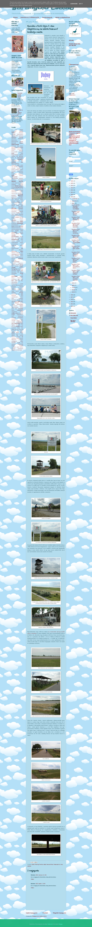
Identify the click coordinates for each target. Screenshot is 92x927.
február (74, 289)
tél (14, 326)
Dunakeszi (21, 174)
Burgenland (14, 160)
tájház (13, 323)
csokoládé (16, 166)
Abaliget (21, 129)
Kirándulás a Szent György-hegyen (19, 95)
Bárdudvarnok (17, 147)
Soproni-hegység (15, 307)
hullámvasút (20, 204)
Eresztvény (14, 179)
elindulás (21, 175)
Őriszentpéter (14, 273)
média (22, 252)
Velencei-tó (14, 339)
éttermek (21, 181)
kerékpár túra (18, 217)
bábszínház (14, 138)
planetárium (20, 285)
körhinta (21, 232)
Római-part (14, 295)
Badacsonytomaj (15, 141)
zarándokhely (20, 348)
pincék (21, 283)
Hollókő (18, 202)
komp (13, 229)
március (74, 287)
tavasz (13, 326)
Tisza (17, 329)
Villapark (13, 345)
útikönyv (13, 335)
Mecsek (18, 252)
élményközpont (15, 178)
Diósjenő (21, 169)
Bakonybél (14, 143)
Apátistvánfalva (20, 134)
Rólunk (15, 17)
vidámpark (14, 344)
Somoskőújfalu (20, 304)
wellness (21, 347)
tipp (15, 329)
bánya (13, 147)
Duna (13, 172)
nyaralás (14, 267)
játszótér (14, 208)
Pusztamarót (20, 288)
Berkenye (21, 150)
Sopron (21, 305)
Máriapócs (21, 249)
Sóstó (13, 308)
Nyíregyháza (15, 269)
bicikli (33, 864)
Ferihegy (13, 187)
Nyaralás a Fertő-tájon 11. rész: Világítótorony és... (76, 219)
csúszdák (13, 168)
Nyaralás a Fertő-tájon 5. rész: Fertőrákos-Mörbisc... (76, 254)
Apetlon (16, 135)
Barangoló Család (43, 8)
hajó (12, 198)
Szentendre (14, 317)
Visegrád (21, 345)
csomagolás (20, 166)
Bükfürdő (14, 162)
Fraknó (17, 190)
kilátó (45, 864)
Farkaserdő (21, 184)
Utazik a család (19, 333)
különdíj (21, 236)
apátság (13, 135)
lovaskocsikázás (15, 242)
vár (22, 336)
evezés (13, 182)
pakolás (21, 276)
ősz (22, 274)
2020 (72, 194)
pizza (17, 285)
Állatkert (13, 132)
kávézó (16, 214)
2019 (72, 196)
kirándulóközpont (15, 224)
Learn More (73, 3)
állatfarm (21, 131)
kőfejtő (21, 230)
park (19, 279)
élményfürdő (14, 176)
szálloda (17, 313)
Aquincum (21, 135)
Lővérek (21, 242)
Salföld (21, 296)
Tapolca (13, 325)
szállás (13, 313)
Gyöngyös (21, 196)
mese (13, 255)
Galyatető (21, 190)
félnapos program (19, 185)
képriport (13, 217)
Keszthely (13, 218)
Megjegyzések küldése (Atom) (39, 916)
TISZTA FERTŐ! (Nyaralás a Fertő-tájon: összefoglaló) (75, 207)
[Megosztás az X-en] (34, 862)
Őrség (21, 273)
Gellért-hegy (14, 191)
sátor (22, 299)
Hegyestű (13, 201)
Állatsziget (21, 132)
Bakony (21, 141)
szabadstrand (14, 311)
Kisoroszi (17, 226)
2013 (72, 306)
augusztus (74, 201)
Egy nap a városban (73, 321)
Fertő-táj (37, 864)
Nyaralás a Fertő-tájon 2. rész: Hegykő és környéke (76, 272)
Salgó (13, 298)
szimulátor (14, 320)
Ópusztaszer (14, 271)
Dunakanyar (14, 174)
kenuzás (21, 215)
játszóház (20, 207)
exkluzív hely (17, 182)
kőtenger (17, 233)
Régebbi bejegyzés (59, 913)
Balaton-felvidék (15, 144)
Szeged (13, 314)
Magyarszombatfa (15, 248)
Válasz (32, 879)
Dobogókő (14, 171)
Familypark (14, 184)
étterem (14, 181)
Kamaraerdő (14, 211)
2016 (72, 299)
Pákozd (13, 277)
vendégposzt (14, 341)
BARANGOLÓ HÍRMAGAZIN (30, 17)
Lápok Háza (20, 238)
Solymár (21, 302)
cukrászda (14, 165)
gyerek (20, 195)
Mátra (21, 251)
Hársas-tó (17, 199)
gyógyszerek (14, 196)
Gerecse (13, 193)
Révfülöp (21, 292)
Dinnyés (13, 169)
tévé (22, 327)
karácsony (14, 212)
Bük (22, 160)
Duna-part (21, 172)
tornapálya (14, 330)
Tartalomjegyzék (47, 17)
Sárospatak (14, 299)
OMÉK (21, 270)
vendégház (21, 339)
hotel (22, 202)
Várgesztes (14, 338)
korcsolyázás (16, 229)
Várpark (17, 338)
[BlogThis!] (32, 862)
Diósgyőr (17, 169)
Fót (22, 188)
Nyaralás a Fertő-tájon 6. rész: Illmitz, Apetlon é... (76, 248)
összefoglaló (14, 276)
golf (16, 193)
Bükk (22, 162)
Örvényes (13, 274)
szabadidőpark (20, 310)
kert (22, 217)
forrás (20, 188)
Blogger (60, 924)
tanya (22, 323)
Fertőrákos (17, 188)
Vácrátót (21, 335)
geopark (21, 191)
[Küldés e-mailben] (31, 862)
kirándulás (20, 223)
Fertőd (13, 188)
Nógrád (21, 266)
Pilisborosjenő (14, 283)
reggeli (13, 291)
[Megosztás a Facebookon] (35, 862)
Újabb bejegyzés (31, 913)
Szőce (22, 320)
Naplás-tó (13, 264)
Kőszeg (13, 233)
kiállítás (21, 220)
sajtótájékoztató (15, 296)
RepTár (17, 291)
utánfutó (29, 866)
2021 (72, 192)
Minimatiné (73, 313)
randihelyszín (20, 289)
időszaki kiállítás (15, 205)
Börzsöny (21, 156)
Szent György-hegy (17, 316)
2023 (72, 187)
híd (16, 202)
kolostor (13, 227)
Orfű (18, 271)
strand (16, 308)
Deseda (18, 168)
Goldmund (50, 924)
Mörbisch (13, 258)
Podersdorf (56, 864)
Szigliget (21, 319)
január (73, 292)
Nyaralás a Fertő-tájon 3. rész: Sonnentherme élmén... (76, 266)
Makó (13, 249)
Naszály (17, 264)
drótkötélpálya (20, 171)
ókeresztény (14, 270)
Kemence (13, 215)
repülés (21, 291)
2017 (72, 297)
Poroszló (21, 286)
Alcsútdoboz (14, 131)
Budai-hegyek (20, 157)
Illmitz (22, 205)
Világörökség (20, 344)
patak (22, 279)
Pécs (13, 280)
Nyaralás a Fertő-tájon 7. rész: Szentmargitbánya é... (76, 242)
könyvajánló (14, 232)
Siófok (13, 302)
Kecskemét (21, 214)
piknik (16, 280)
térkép (18, 327)
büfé (19, 160)
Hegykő (18, 201)
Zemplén (13, 350)
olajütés (18, 270)
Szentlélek (14, 319)
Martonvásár (14, 251)
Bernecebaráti (14, 151)
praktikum (14, 288)
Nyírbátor (21, 267)
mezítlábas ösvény (19, 255)
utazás (17, 332)
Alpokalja (13, 134)
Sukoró (13, 310)
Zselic (20, 350)
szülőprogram (20, 322)
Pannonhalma (20, 277)
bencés (13, 150)
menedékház (20, 254)
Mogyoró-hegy (18, 257)
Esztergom (20, 179)
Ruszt (22, 295)
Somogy (13, 304)
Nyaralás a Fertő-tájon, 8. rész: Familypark (76, 236)
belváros (14, 148)
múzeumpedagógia (15, 261)
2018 (72, 294)
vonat (18, 347)
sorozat (21, 307)
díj (22, 168)
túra (62, 864)
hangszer (15, 198)
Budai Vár (14, 157)
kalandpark (20, 208)
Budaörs (13, 159)
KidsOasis (14, 221)
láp (15, 238)
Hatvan (21, 199)
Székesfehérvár (20, 314)
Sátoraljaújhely (14, 301)
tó (59, 864)
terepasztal (14, 327)
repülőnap (14, 292)
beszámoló (21, 151)
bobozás (21, 154)
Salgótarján (20, 298)
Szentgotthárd (20, 317)
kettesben (14, 220)
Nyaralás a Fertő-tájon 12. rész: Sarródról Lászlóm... (76, 213)
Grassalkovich (20, 193)
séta (19, 301)
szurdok (13, 322)
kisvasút (21, 226)
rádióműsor (14, 289)
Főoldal (45, 913)
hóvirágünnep (14, 204)
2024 (72, 185)
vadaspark (18, 336)
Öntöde (21, 271)
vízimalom (14, 347)
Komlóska (21, 227)
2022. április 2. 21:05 (40, 883)
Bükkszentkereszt (15, 163)
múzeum (20, 258)
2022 (72, 190)
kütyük (13, 238)
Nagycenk (13, 263)
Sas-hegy (18, 299)
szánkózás (21, 313)
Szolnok (18, 320)
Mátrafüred (14, 252)
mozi (22, 257)
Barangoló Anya (74, 64)
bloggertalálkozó (15, 154)
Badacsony (20, 138)
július (73, 203)
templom (18, 326)
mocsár (13, 257)
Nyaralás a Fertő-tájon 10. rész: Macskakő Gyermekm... (76, 225)
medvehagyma (15, 254)
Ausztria (21, 137)
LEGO (22, 239)
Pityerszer (13, 285)
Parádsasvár (14, 279)
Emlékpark (21, 178)
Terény (21, 326)
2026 (72, 181)
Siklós (21, 301)
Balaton (21, 143)
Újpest (21, 330)
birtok (22, 153)
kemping (17, 215)
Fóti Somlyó (14, 190)
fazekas (13, 185)
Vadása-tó (13, 336)
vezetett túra (20, 342)
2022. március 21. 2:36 (41, 875)
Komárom (17, 227)
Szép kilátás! (74, 318)
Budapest (20, 159)
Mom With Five (74, 315)
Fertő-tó (41, 864)
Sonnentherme (14, 305)
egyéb (13, 175)
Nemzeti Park (50, 864)
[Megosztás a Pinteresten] (36, 862)
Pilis (19, 280)
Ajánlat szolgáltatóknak (62, 17)
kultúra (21, 233)
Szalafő (21, 311)
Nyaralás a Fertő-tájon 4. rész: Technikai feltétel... (76, 260)
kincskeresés (14, 223)
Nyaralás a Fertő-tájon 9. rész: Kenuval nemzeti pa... (76, 231)
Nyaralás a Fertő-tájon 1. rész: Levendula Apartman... (76, 278)
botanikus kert (15, 156)
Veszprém (14, 342)
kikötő (18, 221)
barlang (21, 147)
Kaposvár (21, 211)
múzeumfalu (14, 260)
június (73, 283)
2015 (72, 301)
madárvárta (14, 245)
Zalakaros (13, 348)
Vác (17, 335)
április (73, 285)
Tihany (13, 329)
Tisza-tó (20, 329)
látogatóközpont (15, 239)
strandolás (20, 308)
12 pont (14, 129)
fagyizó (21, 182)
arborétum (14, 137)
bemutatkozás (20, 148)
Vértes (21, 341)
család (18, 165)
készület (21, 218)
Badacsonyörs (14, 140)
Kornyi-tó (21, 229)
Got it (81, 3)
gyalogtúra (14, 195)
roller (22, 294)
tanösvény (17, 323)
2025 (72, 183)
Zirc (18, 350)
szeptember (75, 198)
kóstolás (17, 230)
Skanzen (17, 302)
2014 (72, 303)
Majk (22, 248)
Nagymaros (20, 263)
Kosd (13, 230)
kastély (18, 212)
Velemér (21, 338)
